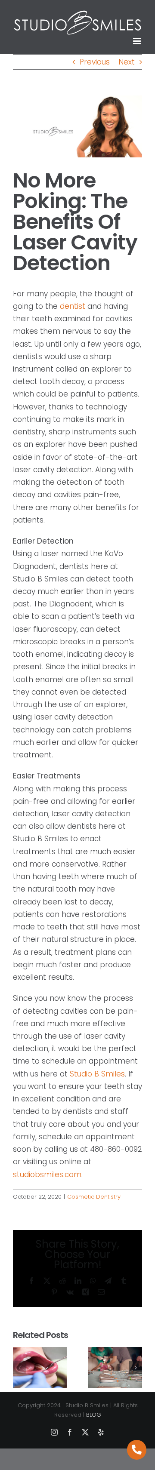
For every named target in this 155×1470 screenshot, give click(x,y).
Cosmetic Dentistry (94, 1197)
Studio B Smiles (97, 1074)
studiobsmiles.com (47, 1174)
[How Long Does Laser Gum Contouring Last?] (40, 1352)
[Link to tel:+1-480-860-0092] (137, 1450)
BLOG (93, 1415)
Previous (95, 62)
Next (126, 62)
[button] (19, 1367)
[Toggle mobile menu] (137, 41)
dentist (72, 306)
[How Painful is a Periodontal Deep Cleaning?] (115, 1352)
